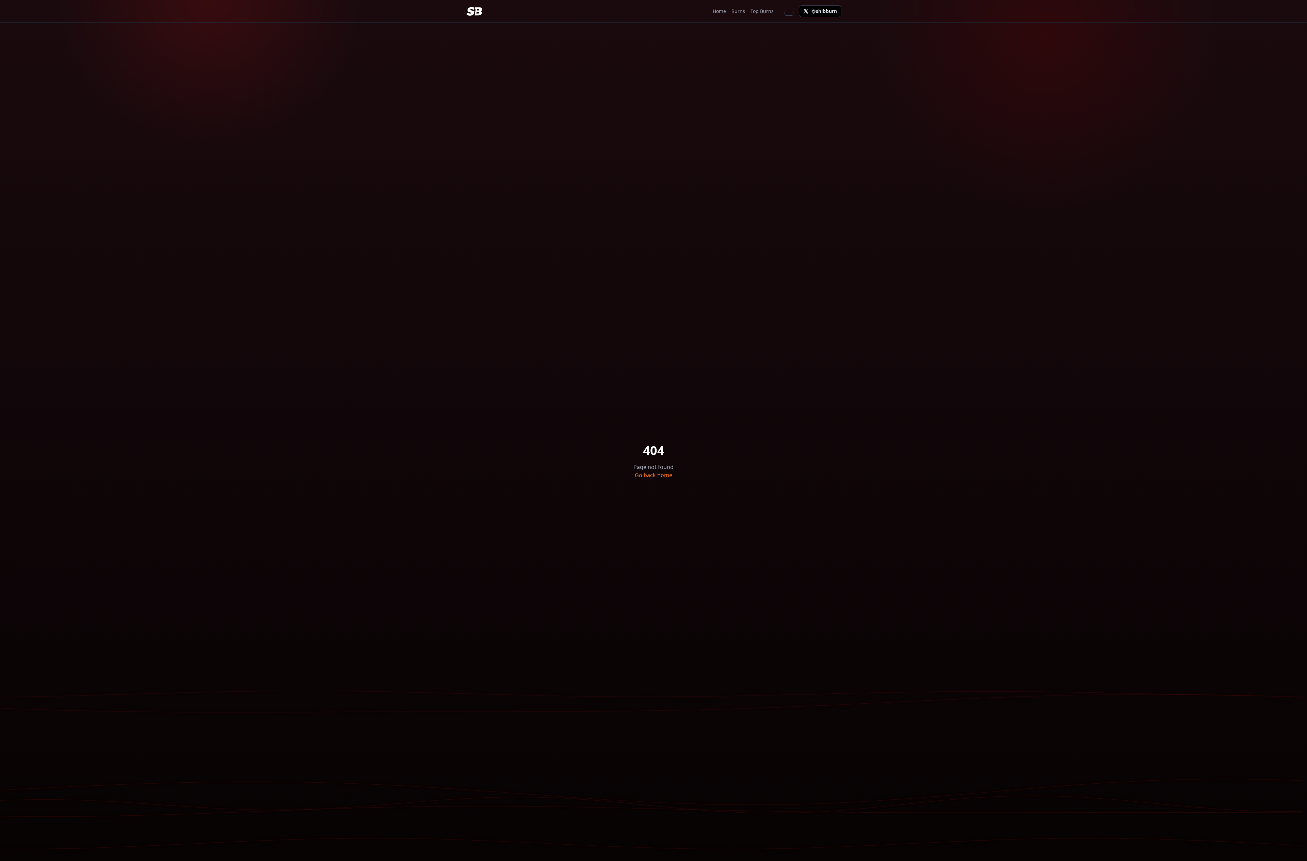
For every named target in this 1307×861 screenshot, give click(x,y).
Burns (738, 11)
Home (719, 11)
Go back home (653, 475)
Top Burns (762, 11)
